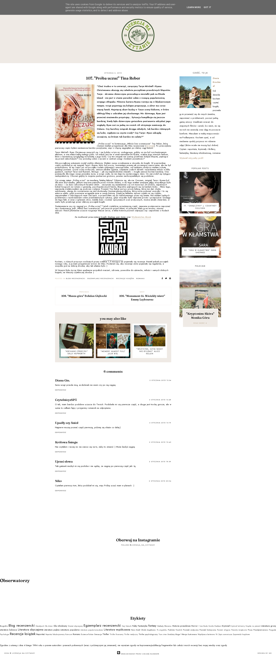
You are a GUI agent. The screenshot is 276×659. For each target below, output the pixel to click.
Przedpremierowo (260, 630)
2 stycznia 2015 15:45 (160, 442)
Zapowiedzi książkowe (241, 634)
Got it (207, 7)
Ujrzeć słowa (64, 461)
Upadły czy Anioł (66, 423)
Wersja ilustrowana (189, 634)
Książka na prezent (253, 626)
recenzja (150, 145)
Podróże (171, 630)
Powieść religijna (223, 630)
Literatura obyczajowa (30, 630)
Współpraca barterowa (206, 634)
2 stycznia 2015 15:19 (160, 423)
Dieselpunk (40, 626)
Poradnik (179, 630)
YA (216, 634)
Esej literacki (127, 626)
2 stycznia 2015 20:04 (160, 481)
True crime (163, 634)
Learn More (194, 7)
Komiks (211, 626)
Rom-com (68, 634)
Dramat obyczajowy (75, 626)
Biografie (4, 626)
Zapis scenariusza (225, 634)
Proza (250, 630)
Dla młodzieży (60, 626)
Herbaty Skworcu (164, 626)
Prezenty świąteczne (239, 630)
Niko (58, 481)
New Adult (135, 630)
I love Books (203, 626)
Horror (194, 626)
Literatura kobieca (8, 629)
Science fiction (87, 634)
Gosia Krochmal (217, 82)
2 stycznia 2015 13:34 (160, 380)
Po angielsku (162, 630)
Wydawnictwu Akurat (141, 217)
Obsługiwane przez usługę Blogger (139, 654)
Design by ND (265, 653)
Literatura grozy (268, 626)
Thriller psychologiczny (148, 634)
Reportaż (40, 634)
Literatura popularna (70, 629)
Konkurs (218, 626)
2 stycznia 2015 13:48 (160, 400)
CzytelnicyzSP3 (66, 400)
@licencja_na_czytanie (142, 545)
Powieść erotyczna (191, 630)
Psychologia (4, 634)
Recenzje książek (125, 278)
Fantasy (152, 626)
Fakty (134, 626)
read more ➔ (200, 323)
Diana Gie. (62, 380)
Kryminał (226, 626)
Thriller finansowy (116, 634)
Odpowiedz (60, 390)
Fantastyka (142, 626)
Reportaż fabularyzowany (55, 634)
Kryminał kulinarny (237, 626)
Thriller (105, 634)
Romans (140, 278)
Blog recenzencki (75, 278)
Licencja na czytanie (23, 653)
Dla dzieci (49, 626)
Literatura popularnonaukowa (91, 630)
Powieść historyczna (208, 630)
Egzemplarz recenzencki (100, 278)
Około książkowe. (148, 630)
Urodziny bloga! (174, 634)
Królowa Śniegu (66, 442)
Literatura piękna (52, 629)
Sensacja (98, 634)
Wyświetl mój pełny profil (191, 158)
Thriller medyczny (131, 634)
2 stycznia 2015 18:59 (160, 461)
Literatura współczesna (117, 630)
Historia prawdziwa (181, 626)
